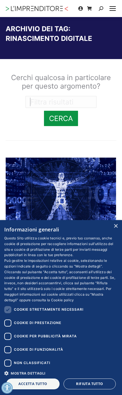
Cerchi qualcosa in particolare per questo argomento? (61, 81)
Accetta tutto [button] (32, 383)
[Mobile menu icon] (112, 8)
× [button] (115, 226)
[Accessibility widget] (7, 388)
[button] (61, 373)
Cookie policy (62, 300)
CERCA (61, 118)
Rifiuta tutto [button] (89, 383)
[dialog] (61, 307)
